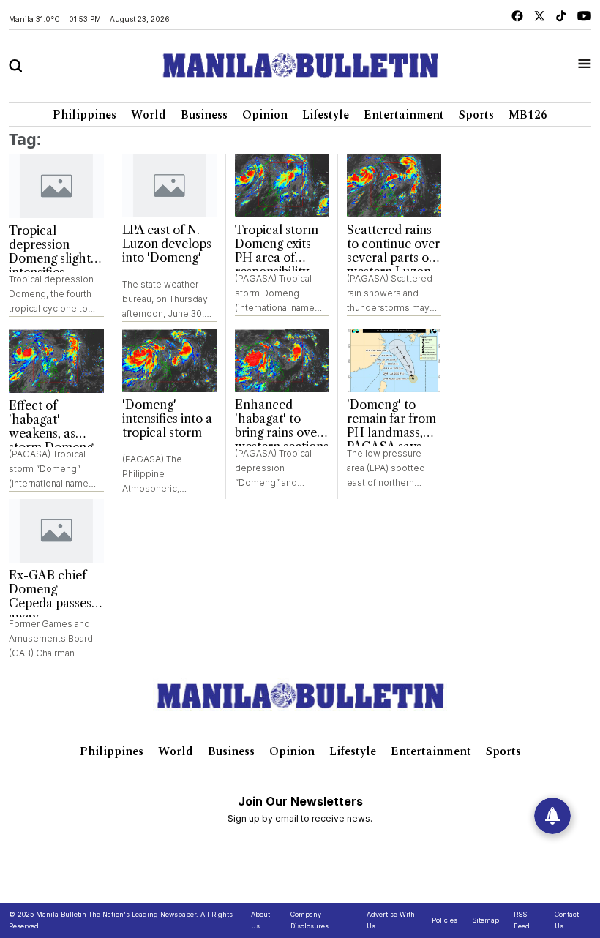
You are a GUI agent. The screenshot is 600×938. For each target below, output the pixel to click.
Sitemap (485, 920)
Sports (476, 115)
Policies (444, 920)
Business (204, 115)
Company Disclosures (309, 920)
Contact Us (567, 920)
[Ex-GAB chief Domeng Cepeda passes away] (56, 531)
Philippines (84, 115)
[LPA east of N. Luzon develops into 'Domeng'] (169, 185)
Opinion (265, 115)
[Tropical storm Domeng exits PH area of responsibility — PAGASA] (282, 185)
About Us (260, 920)
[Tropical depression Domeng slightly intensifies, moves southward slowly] (56, 186)
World (148, 115)
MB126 (528, 115)
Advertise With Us (391, 920)
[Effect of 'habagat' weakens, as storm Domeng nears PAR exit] (56, 361)
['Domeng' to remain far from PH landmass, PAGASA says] (394, 360)
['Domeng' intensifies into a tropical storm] (169, 360)
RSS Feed (522, 920)
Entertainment (404, 115)
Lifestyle (325, 115)
